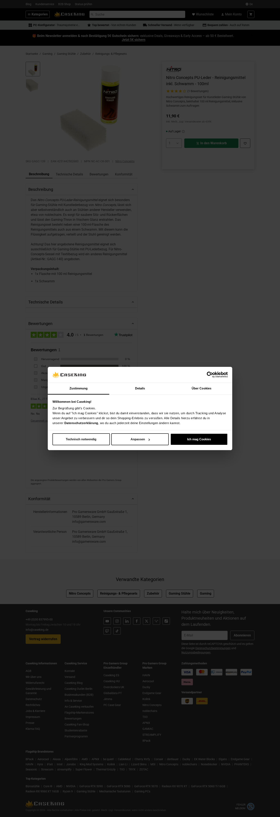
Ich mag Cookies (199, 439)
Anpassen (138, 439)
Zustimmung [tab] (78, 388)
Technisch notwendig (81, 439)
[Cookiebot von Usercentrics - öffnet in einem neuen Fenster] (210, 375)
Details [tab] (140, 388)
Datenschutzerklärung (81, 423)
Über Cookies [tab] (201, 388)
